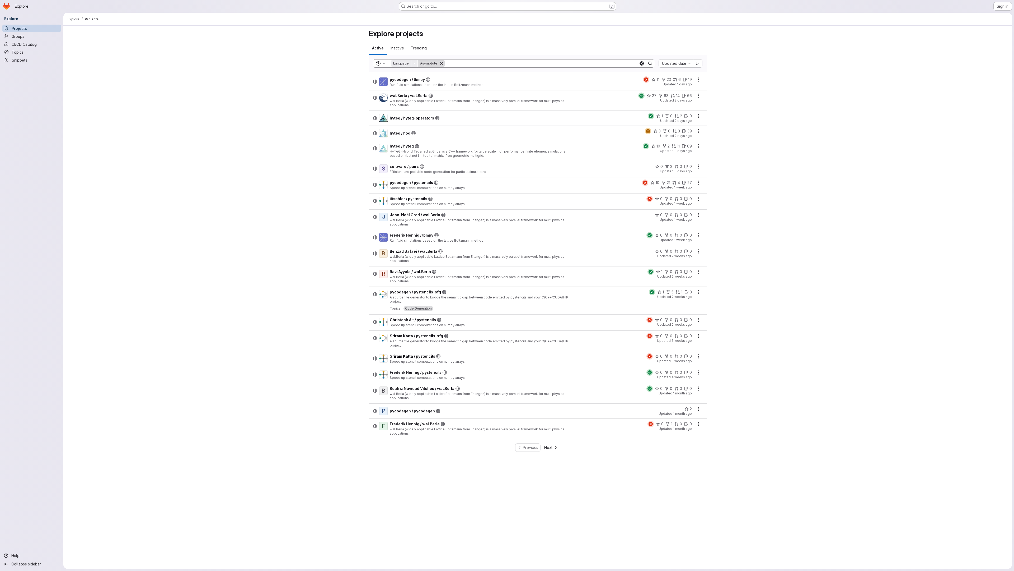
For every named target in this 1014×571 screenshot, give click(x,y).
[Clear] (642, 63)
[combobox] (676, 63)
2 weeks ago (682, 256)
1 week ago (683, 187)
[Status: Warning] (648, 131)
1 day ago (684, 84)
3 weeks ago (682, 341)
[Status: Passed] (641, 96)
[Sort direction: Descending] (698, 63)
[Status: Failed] (646, 79)
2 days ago (683, 100)
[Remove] (441, 63)
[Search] (650, 63)
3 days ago (683, 151)
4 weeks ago (682, 377)
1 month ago (682, 393)
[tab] (378, 48)
